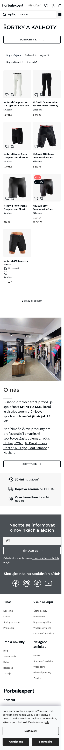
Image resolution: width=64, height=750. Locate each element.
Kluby (6, 662)
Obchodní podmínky (43, 633)
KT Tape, (22, 448)
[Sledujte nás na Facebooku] (15, 583)
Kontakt (7, 616)
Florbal (36, 655)
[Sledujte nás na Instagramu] (26, 583)
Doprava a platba (42, 622)
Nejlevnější (30, 55)
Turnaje (7, 673)
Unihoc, (9, 443)
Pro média (8, 628)
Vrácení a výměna (42, 628)
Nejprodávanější (14, 62)
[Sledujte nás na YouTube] (48, 583)
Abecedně (32, 62)
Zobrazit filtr (29, 39)
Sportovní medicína (43, 661)
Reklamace (39, 616)
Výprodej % (39, 667)
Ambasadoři (9, 656)
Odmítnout (16, 742)
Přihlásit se (30, 550)
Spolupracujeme (11, 622)
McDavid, (32, 443)
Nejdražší (44, 55)
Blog (5, 651)
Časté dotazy (40, 611)
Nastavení (30, 731)
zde (47, 722)
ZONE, (19, 443)
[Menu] (60, 14)
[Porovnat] (17, 84)
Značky (37, 678)
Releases (8, 668)
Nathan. (9, 452)
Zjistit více (30, 464)
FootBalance (38, 448)
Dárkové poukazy (42, 672)
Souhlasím (45, 742)
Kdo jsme (8, 611)
